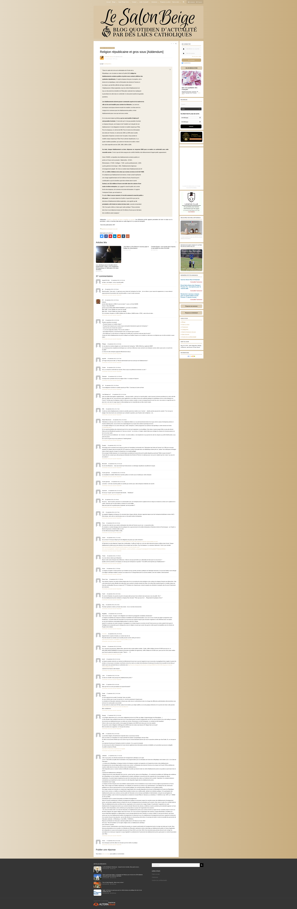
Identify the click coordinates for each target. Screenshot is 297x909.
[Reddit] (119, 236)
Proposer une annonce (191, 306)
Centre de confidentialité (189, 337)
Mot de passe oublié (196, 56)
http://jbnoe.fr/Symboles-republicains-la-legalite (113, 748)
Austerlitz (104, 633)
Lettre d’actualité (143, 2)
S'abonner (155, 877)
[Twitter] (101, 236)
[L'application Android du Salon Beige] (194, 356)
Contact (134, 2)
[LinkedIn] (114, 236)
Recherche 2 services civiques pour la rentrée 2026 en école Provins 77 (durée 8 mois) (190, 295)
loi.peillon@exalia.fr (107, 427)
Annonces (154, 2)
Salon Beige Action (123, 2)
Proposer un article (165, 2)
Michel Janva (109, 56)
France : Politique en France (107, 47)
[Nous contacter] (189, 356)
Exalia (110, 192)
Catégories (185, 329)
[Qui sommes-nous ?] (188, 356)
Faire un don (185, 324)
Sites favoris (185, 334)
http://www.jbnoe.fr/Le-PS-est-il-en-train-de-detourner (115, 706)
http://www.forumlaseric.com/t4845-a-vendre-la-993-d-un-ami (117, 639)
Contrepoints (107, 63)
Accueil (109, 2)
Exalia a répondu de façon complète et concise (121, 219)
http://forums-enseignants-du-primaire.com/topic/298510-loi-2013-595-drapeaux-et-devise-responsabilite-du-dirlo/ (130, 541)
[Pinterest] (110, 236)
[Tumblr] (123, 236)
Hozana (195, 187)
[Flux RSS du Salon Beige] (193, 356)
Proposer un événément (191, 312)
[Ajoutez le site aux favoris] (191, 356)
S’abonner (185, 327)
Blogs (113, 2)
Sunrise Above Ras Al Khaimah (190, 279)
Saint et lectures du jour (189, 332)
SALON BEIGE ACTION (191, 68)
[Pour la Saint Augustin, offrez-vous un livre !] (97, 887)
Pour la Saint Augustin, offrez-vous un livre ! (113, 882)
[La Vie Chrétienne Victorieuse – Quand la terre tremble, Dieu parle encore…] (97, 872)
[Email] (127, 236)
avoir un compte (106, 853)
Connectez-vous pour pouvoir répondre (111, 284)
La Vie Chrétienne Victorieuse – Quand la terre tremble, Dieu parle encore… (121, 867)
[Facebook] (106, 236)
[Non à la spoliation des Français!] (191, 85)
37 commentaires (108, 58)
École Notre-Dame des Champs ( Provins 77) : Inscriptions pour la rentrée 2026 (191, 287)
